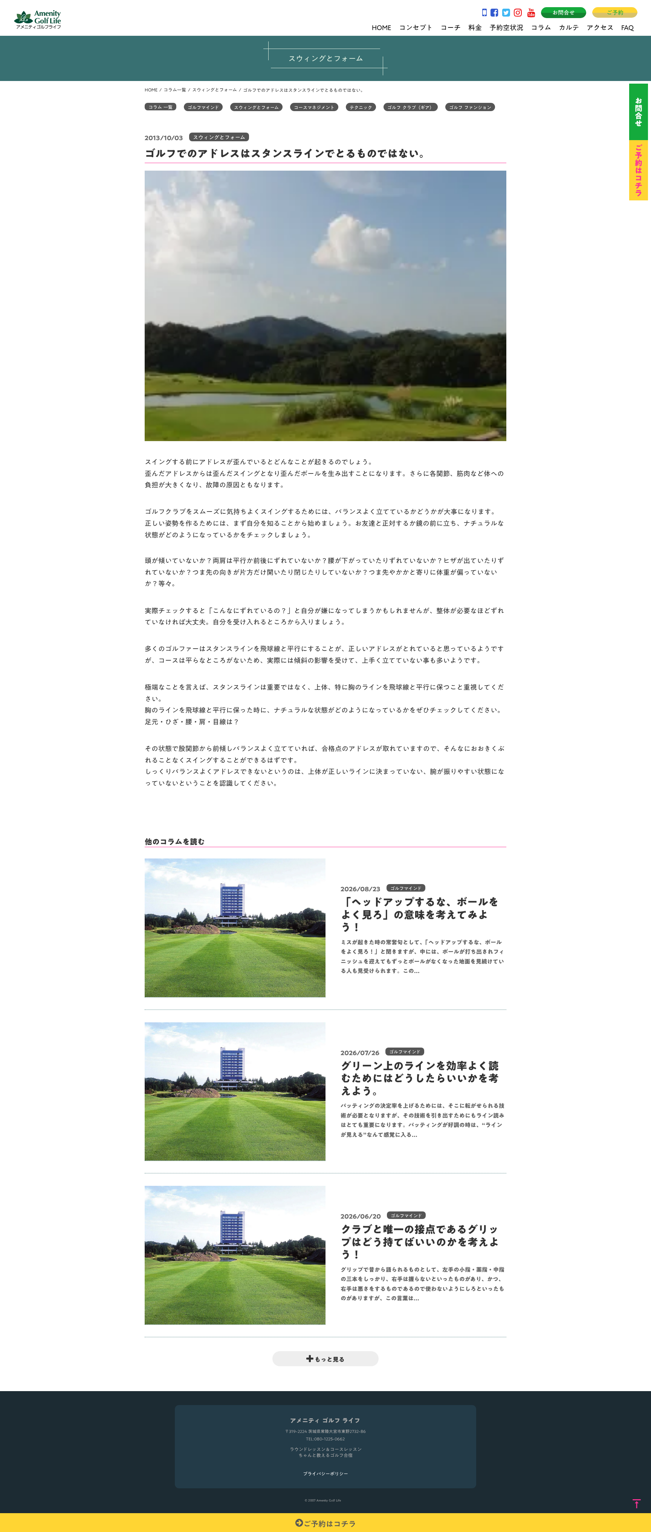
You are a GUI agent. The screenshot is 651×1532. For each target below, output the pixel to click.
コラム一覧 (175, 90)
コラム (541, 26)
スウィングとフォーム (214, 90)
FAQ (627, 26)
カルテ (569, 26)
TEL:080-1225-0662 (325, 1439)
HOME (381, 26)
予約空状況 (506, 26)
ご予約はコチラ (329, 1523)
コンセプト (416, 26)
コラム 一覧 (160, 106)
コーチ (450, 26)
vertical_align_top (636, 1504)
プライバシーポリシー (325, 1474)
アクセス (600, 26)
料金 (475, 26)
